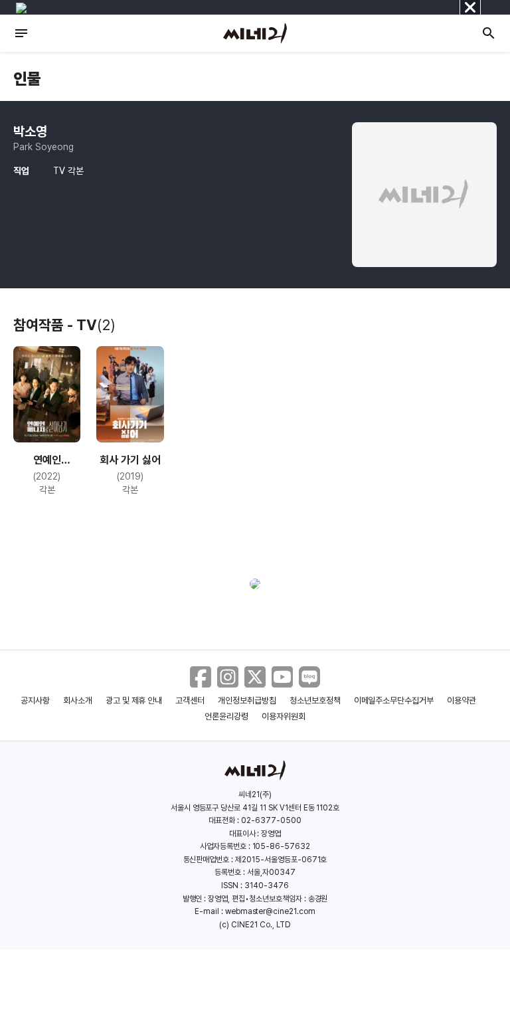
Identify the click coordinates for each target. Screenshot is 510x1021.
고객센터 (190, 700)
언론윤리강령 (226, 716)
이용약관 (461, 700)
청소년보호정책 (315, 700)
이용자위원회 (283, 716)
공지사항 (35, 700)
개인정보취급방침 (247, 700)
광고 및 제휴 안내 (134, 700)
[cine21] (255, 33)
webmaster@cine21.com (270, 911)
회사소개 (77, 700)
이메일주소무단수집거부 (394, 700)
